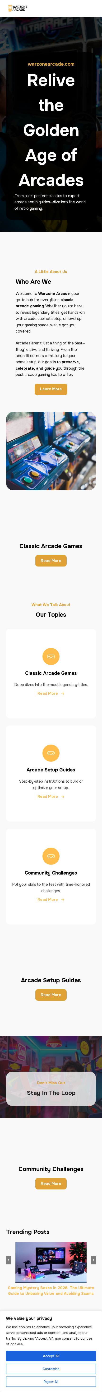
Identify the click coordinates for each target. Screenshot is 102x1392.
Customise (51, 1369)
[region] (51, 1351)
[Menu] (93, 8)
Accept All (51, 1356)
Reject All (51, 1382)
